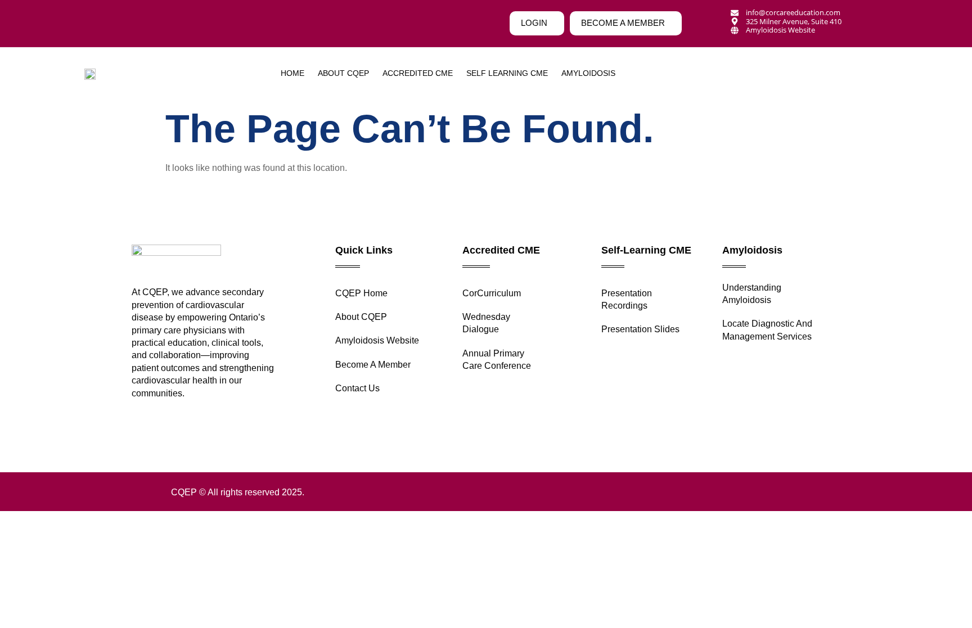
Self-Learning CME (646, 250)
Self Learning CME (507, 73)
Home (292, 73)
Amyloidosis (752, 250)
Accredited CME (417, 73)
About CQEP (343, 73)
